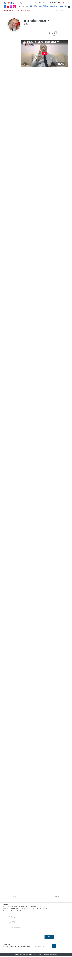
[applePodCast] (11, 6)
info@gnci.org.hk (14, 946)
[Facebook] (5, 6)
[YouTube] (8, 6)
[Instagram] (14, 6)
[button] (69, 6)
